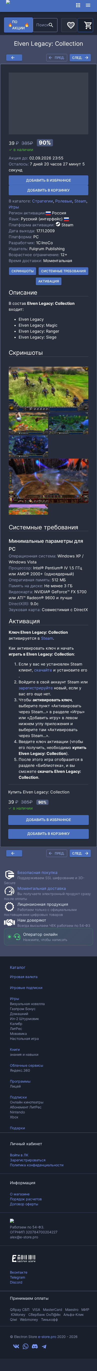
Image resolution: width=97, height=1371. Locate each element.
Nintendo (17, 1112)
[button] (48, 103)
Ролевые (63, 200)
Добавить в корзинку (48, 190)
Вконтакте (18, 1272)
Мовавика (18, 1033)
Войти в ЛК (19, 1155)
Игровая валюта (24, 977)
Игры (14, 206)
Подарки (17, 1128)
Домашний (19, 1014)
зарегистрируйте (36, 687)
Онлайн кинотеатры (27, 1102)
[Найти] (51, 25)
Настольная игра (24, 1038)
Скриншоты (22, 271)
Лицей (15, 1086)
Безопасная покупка (37, 872)
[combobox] (40, 25)
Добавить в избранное (48, 180)
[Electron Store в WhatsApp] (25, 1348)
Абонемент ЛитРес (26, 1107)
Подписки (18, 1097)
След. (77, 58)
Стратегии (42, 200)
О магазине (20, 1194)
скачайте (43, 669)
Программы (20, 1081)
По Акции (18, 25)
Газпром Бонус (23, 1009)
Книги (15, 1049)
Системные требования (63, 271)
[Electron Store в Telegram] (44, 1348)
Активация (48, 281)
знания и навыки (24, 1054)
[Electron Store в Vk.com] (16, 1348)
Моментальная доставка (41, 888)
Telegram (17, 1277)
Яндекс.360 (20, 1070)
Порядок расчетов (26, 1199)
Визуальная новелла (27, 1004)
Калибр (16, 1023)
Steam (80, 200)
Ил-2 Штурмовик (24, 1019)
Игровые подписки (26, 987)
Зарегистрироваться (28, 1160)
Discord (16, 1282)
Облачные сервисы (26, 1065)
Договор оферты (24, 1204)
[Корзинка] (85, 24)
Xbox (14, 1117)
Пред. (60, 58)
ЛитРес (16, 1028)
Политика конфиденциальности (36, 1165)
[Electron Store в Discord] (35, 1348)
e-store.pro (47, 1336)
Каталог (17, 967)
